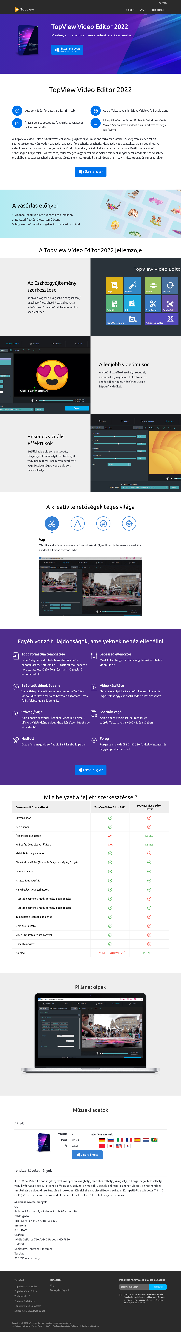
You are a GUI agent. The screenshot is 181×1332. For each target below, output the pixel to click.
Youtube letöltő (22, 1296)
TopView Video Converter (27, 1306)
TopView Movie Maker (25, 1286)
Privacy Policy (37, 1326)
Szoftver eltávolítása (90, 1326)
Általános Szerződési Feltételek (66, 1326)
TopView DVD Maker (25, 1301)
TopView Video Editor (25, 1291)
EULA (48, 1326)
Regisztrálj (157, 1286)
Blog (52, 1285)
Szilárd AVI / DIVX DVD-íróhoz (29, 1311)
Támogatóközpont (59, 1290)
